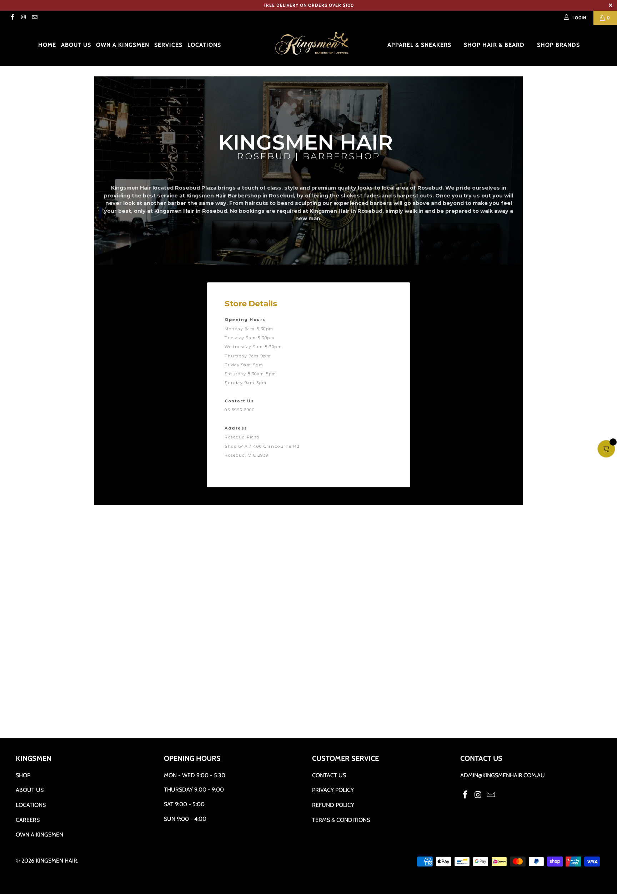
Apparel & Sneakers (420, 44)
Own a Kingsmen (122, 44)
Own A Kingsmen (39, 834)
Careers (28, 820)
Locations (204, 44)
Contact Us (329, 775)
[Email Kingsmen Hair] (34, 17)
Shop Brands (559, 44)
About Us (76, 44)
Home (47, 44)
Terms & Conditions (341, 820)
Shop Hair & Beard (495, 44)
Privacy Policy (333, 790)
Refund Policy (333, 805)
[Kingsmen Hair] (312, 43)
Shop (23, 775)
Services (168, 44)
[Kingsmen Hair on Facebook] (12, 17)
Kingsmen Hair (56, 860)
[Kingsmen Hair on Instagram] (23, 17)
